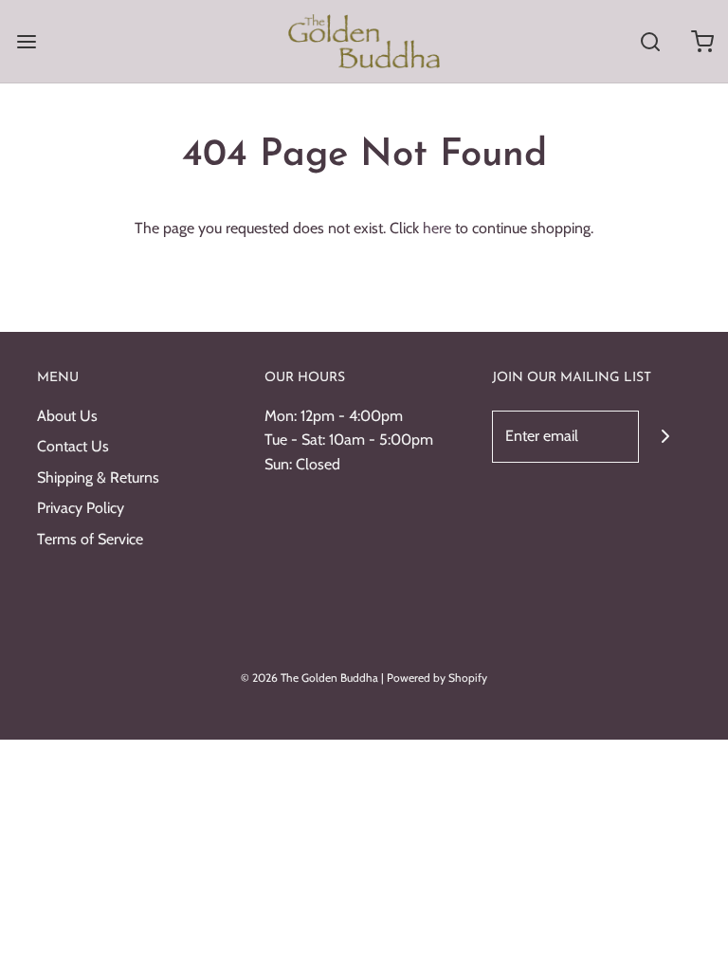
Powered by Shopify (437, 677)
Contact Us (73, 446)
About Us (67, 416)
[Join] (665, 437)
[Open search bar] (650, 41)
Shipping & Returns (98, 477)
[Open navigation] (26, 41)
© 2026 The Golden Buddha (311, 677)
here (437, 228)
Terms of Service (90, 539)
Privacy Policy (80, 508)
